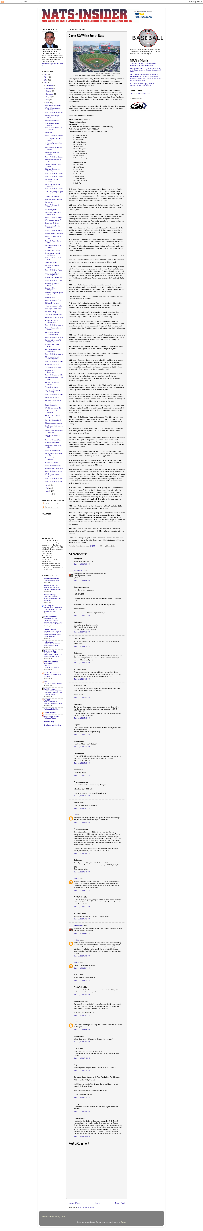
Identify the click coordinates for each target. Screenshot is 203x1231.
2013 (46, 74)
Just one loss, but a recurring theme (52, 274)
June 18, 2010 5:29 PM (82, 747)
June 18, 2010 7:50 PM (82, 956)
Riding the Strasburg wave (54, 317)
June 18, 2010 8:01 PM (82, 1015)
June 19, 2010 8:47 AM (82, 1136)
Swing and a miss (51, 262)
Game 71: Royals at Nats (53, 230)
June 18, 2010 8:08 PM (82, 1030)
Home (97, 1203)
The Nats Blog (49, 722)
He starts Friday (50, 312)
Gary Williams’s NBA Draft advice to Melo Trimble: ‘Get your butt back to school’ (53, 654)
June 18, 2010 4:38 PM (82, 679)
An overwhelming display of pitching (53, 391)
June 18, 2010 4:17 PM (82, 646)
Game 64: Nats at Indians (54, 325)
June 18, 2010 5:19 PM (82, 718)
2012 (46, 77)
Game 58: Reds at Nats (53, 440)
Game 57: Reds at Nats (53, 450)
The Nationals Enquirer (52, 725)
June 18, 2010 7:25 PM (82, 890)
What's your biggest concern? (52, 284)
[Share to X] (109, 546)
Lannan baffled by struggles (51, 289)
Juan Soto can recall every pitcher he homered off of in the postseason (143, 64)
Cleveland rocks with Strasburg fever (52, 358)
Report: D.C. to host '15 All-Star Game (53, 341)
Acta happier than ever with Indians (53, 350)
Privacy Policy (60, 1216)
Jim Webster (78, 571)
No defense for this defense (51, 180)
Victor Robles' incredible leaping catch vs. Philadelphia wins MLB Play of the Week (144, 75)
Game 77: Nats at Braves (54, 157)
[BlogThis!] (107, 546)
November (49, 88)
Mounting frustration (52, 443)
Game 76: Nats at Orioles (54, 174)
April (47, 488)
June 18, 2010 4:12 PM (82, 615)
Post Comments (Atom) (86, 1207)
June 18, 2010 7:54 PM (82, 980)
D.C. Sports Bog (50, 651)
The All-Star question (52, 196)
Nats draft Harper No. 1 (53, 420)
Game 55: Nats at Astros (53, 471)
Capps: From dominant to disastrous (53, 431)
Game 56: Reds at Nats (53, 465)
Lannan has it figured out (53, 277)
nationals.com (49, 642)
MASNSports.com (50, 689)
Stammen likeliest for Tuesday (52, 170)
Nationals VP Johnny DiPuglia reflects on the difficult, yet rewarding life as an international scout (145, 70)
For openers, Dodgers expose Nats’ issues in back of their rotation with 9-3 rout (53, 622)
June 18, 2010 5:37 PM (82, 796)
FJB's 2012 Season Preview (53, 684)
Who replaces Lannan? (53, 220)
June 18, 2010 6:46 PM (82, 872)
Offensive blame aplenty (53, 199)
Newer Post (74, 1203)
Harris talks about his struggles (52, 185)
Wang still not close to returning (52, 109)
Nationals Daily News (51, 709)
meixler (76, 878)
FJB (45, 682)
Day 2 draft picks (51, 405)
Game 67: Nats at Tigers (53, 270)
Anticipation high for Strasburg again (52, 333)
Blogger (123, 1222)
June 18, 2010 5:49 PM (82, 822)
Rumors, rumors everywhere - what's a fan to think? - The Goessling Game (53, 692)
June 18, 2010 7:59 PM (82, 995)
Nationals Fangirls (50, 595)
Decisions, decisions (52, 223)
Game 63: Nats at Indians (54, 337)
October (49, 91)
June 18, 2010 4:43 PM (82, 697)
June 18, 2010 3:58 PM (82, 580)
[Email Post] (100, 546)
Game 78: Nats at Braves (54, 135)
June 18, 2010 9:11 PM (82, 1058)
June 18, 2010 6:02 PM (82, 853)
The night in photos (51, 387)
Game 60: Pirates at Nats (54, 375)
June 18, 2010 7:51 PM (82, 968)
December (49, 85)
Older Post (120, 1203)
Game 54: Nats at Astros (53, 479)
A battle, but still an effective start (51, 321)
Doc (75, 815)
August (48, 97)
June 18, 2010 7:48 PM (82, 933)
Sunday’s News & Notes (51, 580)
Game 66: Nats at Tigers (53, 280)
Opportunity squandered (53, 105)
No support (49, 202)
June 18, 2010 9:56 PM (82, 1111)
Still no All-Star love (52, 303)
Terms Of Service (48, 1216)
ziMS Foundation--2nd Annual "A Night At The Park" (53, 703)
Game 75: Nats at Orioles (54, 177)
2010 (46, 83)
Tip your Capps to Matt (53, 367)
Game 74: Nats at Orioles (54, 189)
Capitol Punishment (51, 673)
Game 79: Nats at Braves (54, 113)
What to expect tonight (53, 408)
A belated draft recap (52, 364)
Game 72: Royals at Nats (53, 217)
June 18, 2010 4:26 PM (82, 663)
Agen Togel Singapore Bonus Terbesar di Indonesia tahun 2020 (53, 598)
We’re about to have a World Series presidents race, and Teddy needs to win (53, 609)
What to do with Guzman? (54, 468)
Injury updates (50, 297)
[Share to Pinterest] (114, 546)
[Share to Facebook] (111, 546)
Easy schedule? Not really (54, 233)
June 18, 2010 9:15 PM (82, 1070)
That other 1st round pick (53, 314)
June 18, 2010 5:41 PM (82, 808)
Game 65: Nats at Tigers (53, 300)
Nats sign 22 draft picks (53, 309)
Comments (48, 507)
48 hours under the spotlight (51, 412)
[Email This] (105, 546)
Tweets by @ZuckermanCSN (140, 93)
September (50, 94)
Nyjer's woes (49, 132)
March (48, 491)
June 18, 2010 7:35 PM (82, 919)
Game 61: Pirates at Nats (54, 362)
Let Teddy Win (49, 606)
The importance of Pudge (53, 306)
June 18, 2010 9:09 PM (82, 1042)
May (47, 485)
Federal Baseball (50, 629)
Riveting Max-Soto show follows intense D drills (52, 645)
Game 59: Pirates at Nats (54, 395)
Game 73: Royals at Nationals (52, 206)
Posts (46, 503)
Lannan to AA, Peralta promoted (52, 227)
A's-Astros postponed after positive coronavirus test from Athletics (142, 84)
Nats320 (47, 700)
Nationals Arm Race (51, 586)
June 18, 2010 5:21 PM (82, 734)
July (47, 100)
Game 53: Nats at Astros (53, 482)
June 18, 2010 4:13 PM (82, 632)
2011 (46, 80)
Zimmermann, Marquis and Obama (53, 254)
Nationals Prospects (51, 578)
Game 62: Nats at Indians (54, 354)
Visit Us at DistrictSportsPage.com (51, 666)
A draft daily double (51, 462)
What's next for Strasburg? (50, 371)
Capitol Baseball (50, 712)
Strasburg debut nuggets (53, 423)
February (49, 494)
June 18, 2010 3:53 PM (82, 564)
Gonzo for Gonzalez (52, 120)
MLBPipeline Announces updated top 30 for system (52, 588)
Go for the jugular (51, 210)
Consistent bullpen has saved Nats (53, 213)
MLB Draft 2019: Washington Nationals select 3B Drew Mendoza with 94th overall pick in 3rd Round (53, 634)
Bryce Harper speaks (52, 397)
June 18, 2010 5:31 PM (82, 775)
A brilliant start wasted (52, 250)
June (48, 103)
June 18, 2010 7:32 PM (82, 907)
